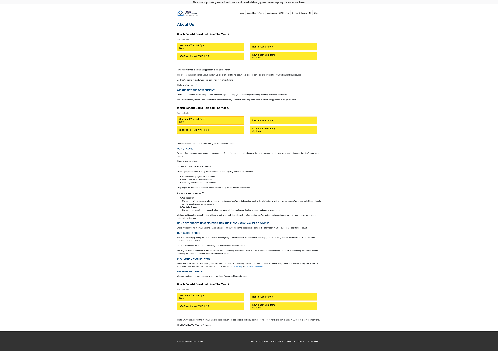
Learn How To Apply (255, 12)
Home (241, 12)
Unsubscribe (313, 341)
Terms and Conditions (259, 341)
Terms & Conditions (254, 266)
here (302, 2)
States (316, 12)
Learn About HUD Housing (278, 12)
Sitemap (301, 341)
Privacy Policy (236, 266)
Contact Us (290, 341)
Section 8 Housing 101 (301, 12)
